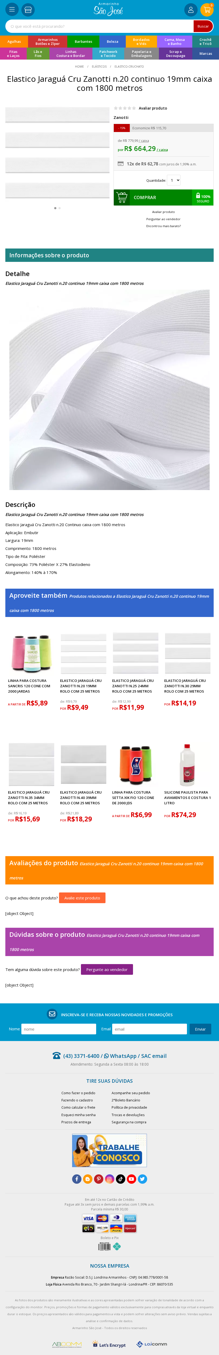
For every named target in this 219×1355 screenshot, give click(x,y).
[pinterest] (98, 1179)
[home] (108, 14)
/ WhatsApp (117, 1055)
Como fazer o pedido (78, 1092)
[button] (55, 208)
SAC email (154, 1055)
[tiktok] (120, 1179)
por (63, 708)
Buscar (203, 26)
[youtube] (131, 1179)
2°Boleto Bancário (126, 1100)
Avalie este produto (82, 897)
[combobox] (109, 26)
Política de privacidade (129, 1107)
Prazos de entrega (76, 1122)
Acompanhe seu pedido (131, 1092)
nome (14, 1028)
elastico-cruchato (129, 66)
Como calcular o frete (78, 1107)
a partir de (17, 704)
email (106, 1028)
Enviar (200, 1029)
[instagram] (109, 1179)
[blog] (87, 1179)
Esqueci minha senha (78, 1114)
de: (63, 701)
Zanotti (121, 117)
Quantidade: (156, 180)
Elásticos (99, 66)
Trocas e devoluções (128, 1114)
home (80, 66)
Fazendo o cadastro (77, 1100)
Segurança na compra (129, 1122)
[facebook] (76, 1179)
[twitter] (142, 1179)
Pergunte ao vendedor (107, 969)
